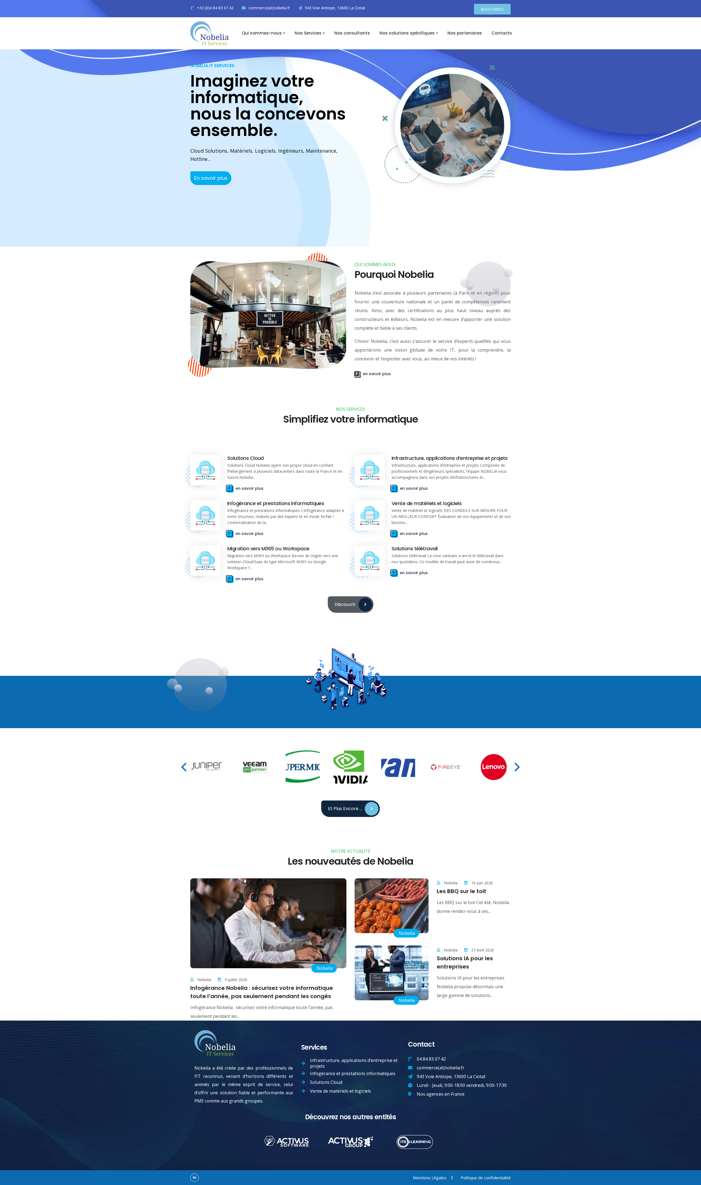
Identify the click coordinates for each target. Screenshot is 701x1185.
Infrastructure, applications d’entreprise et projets (450, 458)
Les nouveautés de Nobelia (350, 861)
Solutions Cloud (245, 458)
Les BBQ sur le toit (461, 891)
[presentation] (183, 767)
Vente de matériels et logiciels (426, 503)
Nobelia (325, 968)
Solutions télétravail (415, 548)
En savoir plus (211, 178)
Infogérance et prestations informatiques (275, 503)
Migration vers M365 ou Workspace (268, 548)
